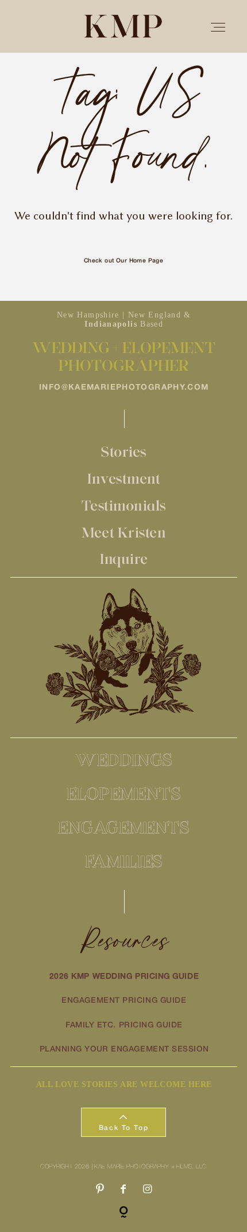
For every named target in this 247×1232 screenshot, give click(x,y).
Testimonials (124, 505)
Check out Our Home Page (124, 261)
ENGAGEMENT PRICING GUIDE (123, 1001)
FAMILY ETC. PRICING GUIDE (124, 1025)
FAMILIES (124, 861)
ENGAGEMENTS (124, 827)
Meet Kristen (124, 532)
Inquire (124, 558)
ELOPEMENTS (124, 793)
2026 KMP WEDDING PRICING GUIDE (124, 976)
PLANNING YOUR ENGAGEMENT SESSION (124, 1049)
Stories (124, 451)
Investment (123, 478)
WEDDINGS (124, 760)
